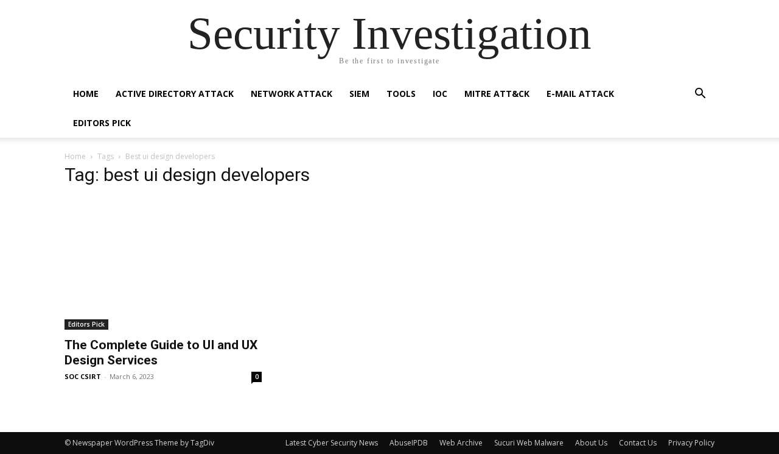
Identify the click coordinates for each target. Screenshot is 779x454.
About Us (591, 443)
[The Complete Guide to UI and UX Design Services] (163, 264)
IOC (440, 93)
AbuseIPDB (409, 443)
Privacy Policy (691, 443)
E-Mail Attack (580, 93)
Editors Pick (102, 123)
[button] (699, 95)
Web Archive (461, 443)
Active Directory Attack (175, 93)
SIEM (359, 93)
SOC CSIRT (83, 376)
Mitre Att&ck (496, 93)
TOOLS (401, 93)
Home (86, 93)
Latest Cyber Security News (331, 443)
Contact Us (638, 443)
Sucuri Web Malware (529, 443)
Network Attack (291, 93)
